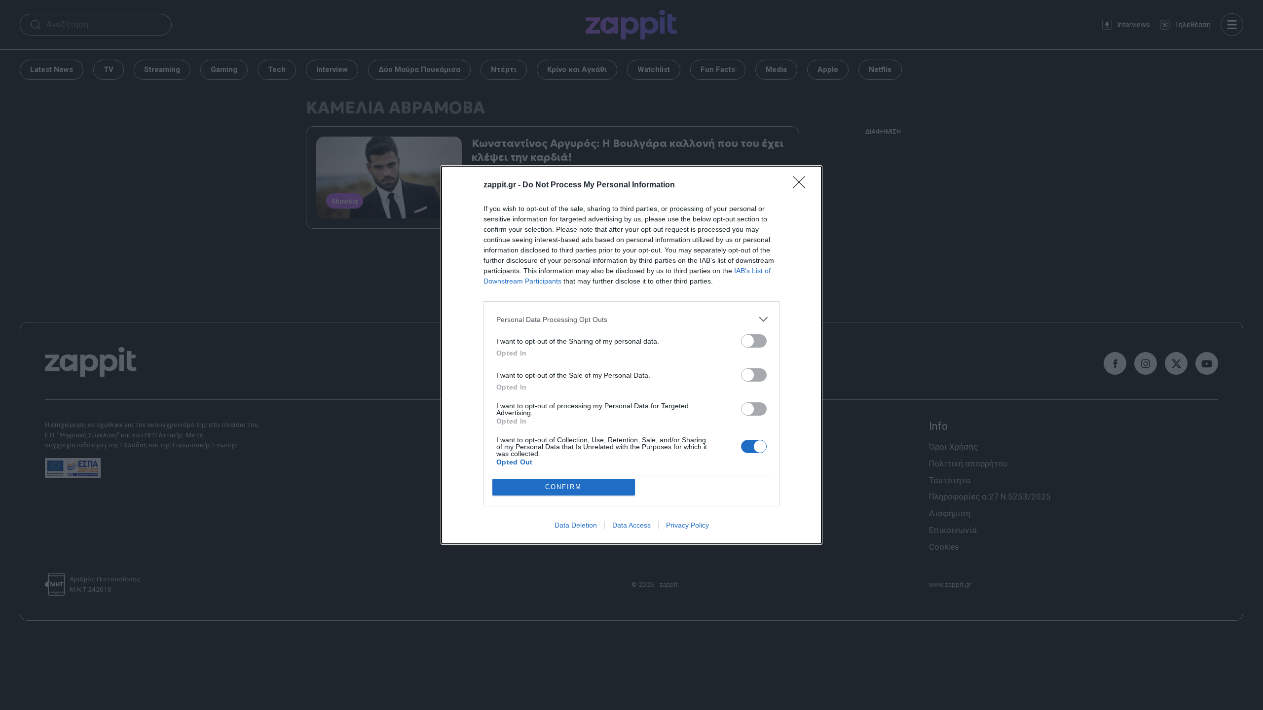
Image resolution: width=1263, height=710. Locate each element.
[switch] (754, 341)
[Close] (802, 185)
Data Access (631, 525)
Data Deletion (576, 525)
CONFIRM (563, 487)
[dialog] (631, 355)
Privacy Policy (687, 525)
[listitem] (631, 319)
